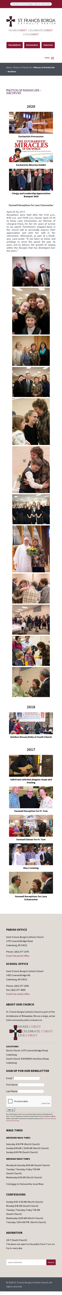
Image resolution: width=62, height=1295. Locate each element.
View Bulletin (14, 45)
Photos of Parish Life (22, 67)
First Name (12, 1084)
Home (8, 67)
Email (10, 1078)
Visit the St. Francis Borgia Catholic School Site (31, 4)
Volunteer (48, 45)
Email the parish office (17, 955)
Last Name (12, 1091)
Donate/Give (32, 45)
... (0, 1293)
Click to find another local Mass (25, 1183)
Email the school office (18, 993)
